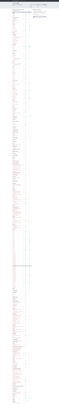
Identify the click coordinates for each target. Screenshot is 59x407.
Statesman (14, 72)
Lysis (13, 76)
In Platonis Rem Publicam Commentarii (17, 358)
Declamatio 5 (14, 256)
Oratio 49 (14, 244)
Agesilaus (14, 60)
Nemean (14, 398)
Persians (14, 91)
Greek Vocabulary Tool (15, 0)
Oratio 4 (13, 232)
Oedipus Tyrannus (15, 31)
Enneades (14, 189)
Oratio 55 (14, 248)
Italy (13, 122)
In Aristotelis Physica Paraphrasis (16, 191)
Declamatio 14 (14, 260)
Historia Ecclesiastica (15, 198)
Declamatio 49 (14, 279)
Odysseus (14, 140)
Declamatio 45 (14, 287)
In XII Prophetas (14, 367)
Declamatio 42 (14, 277)
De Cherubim (14, 35)
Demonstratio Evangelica (15, 201)
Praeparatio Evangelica (15, 197)
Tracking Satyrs (14, 28)
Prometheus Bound (15, 92)
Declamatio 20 (14, 263)
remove (45, 11)
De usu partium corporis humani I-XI (17, 63)
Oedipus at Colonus (15, 30)
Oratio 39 (14, 241)
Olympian (14, 397)
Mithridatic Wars (15, 126)
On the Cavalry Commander (16, 59)
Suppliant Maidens (15, 89)
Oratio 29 (14, 235)
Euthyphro (14, 78)
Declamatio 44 (14, 278)
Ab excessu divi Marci (15, 33)
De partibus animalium (15, 102)
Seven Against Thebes (15, 94)
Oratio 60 (14, 249)
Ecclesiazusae (14, 46)
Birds (13, 47)
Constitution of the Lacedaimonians (17, 58)
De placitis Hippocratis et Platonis (16, 64)
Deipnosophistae (15, 18)
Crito (13, 77)
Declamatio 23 (14, 264)
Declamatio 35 (14, 273)
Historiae (14, 342)
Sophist (13, 71)
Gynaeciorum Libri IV (15, 135)
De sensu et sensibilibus (15, 104)
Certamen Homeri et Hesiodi (16, 173)
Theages (14, 75)
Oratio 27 (14, 234)
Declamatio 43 (14, 286)
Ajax (13, 29)
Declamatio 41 (14, 276)
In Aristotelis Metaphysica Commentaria (17, 329)
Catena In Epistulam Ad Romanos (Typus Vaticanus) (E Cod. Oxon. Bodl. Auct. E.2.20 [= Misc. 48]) (17, 374)
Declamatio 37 (14, 274)
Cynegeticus (14, 87)
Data (13, 187)
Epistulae (14, 150)
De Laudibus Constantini (15, 203)
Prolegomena (14, 334)
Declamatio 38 (14, 275)
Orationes (14, 142)
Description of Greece (15, 108)
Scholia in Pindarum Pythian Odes (16, 393)
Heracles (14, 14)
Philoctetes (14, 27)
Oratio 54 (14, 247)
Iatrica (13, 152)
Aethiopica (14, 156)
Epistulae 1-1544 (14, 230)
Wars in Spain (14, 123)
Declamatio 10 (14, 259)
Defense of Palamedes (15, 138)
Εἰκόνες (13, 182)
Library (13, 120)
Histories (14, 400)
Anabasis (14, 61)
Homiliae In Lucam (15, 221)
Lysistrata (14, 45)
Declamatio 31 (14, 271)
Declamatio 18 (14, 262)
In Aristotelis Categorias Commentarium (17, 217)
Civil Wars (14, 125)
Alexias (13, 293)
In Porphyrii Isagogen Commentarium (17, 340)
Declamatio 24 (14, 265)
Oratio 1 (13, 231)
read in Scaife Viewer (36, 14)
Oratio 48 (14, 243)
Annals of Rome (14, 306)
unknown (14, 289)
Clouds (13, 48)
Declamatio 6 (14, 257)
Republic (14, 79)
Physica (13, 103)
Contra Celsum (14, 219)
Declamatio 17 (14, 261)
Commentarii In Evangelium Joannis (17, 220)
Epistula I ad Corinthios (15, 175)
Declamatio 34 (14, 272)
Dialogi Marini (14, 85)
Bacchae (14, 15)
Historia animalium (15, 101)
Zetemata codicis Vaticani (15, 215)
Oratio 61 (14, 250)
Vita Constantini (14, 202)
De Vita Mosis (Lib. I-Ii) (15, 43)
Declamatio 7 (14, 258)
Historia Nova (14, 360)
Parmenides (14, 73)
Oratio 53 (14, 246)
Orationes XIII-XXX (15, 395)
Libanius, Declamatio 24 (38, 11)
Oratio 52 (14, 245)
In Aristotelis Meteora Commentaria (17, 335)
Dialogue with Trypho (15, 154)
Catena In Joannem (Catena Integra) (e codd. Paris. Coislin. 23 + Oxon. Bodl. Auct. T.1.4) (17, 370)
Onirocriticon (14, 128)
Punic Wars (14, 124)
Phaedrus (14, 74)
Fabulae (13, 106)
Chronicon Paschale (15, 291)
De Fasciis (14, 136)
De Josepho (14, 42)
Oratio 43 (14, 242)
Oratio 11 (14, 233)
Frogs (13, 49)
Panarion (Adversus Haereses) (16, 206)
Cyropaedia (14, 56)
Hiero (13, 57)
